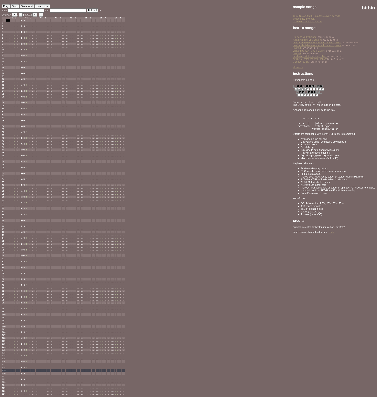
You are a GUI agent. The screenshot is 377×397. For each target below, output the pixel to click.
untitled (297, 48)
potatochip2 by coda (304, 18)
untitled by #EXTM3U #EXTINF (309, 50)
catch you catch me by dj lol (307, 21)
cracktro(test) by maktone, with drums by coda (317, 42)
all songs (298, 67)
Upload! (92, 10)
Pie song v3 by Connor (305, 37)
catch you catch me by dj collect (310, 56)
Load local (42, 6)
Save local (27, 6)
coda (331, 232)
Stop (14, 6)
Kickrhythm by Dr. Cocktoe (307, 39)
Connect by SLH (301, 61)
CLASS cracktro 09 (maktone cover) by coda (316, 16)
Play (5, 6)
